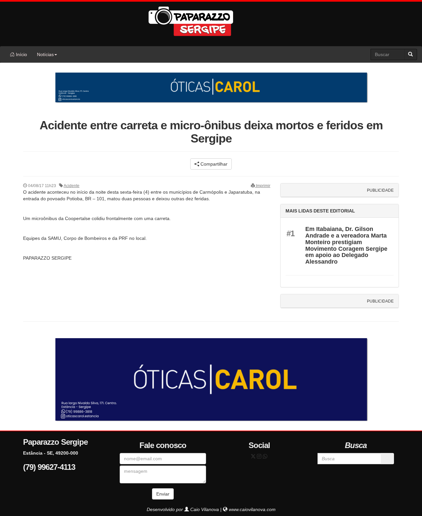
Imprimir (262, 185)
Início (21, 54)
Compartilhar (213, 164)
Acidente (71, 185)
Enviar (162, 494)
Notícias (45, 54)
